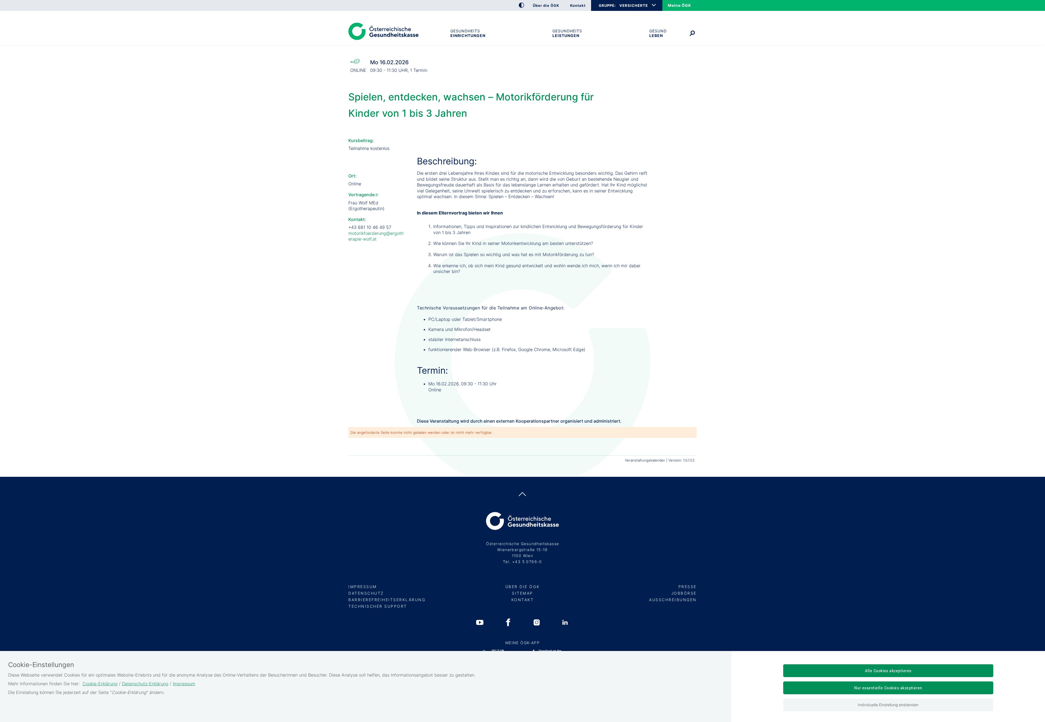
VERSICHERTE (633, 5)
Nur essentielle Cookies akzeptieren (888, 687)
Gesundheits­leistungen (567, 33)
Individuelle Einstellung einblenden (888, 704)
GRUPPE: (607, 5)
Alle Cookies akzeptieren (888, 670)
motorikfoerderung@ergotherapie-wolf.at (376, 236)
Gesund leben (658, 33)
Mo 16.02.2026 (389, 62)
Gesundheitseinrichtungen (467, 33)
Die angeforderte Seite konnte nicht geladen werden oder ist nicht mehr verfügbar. (421, 432)
